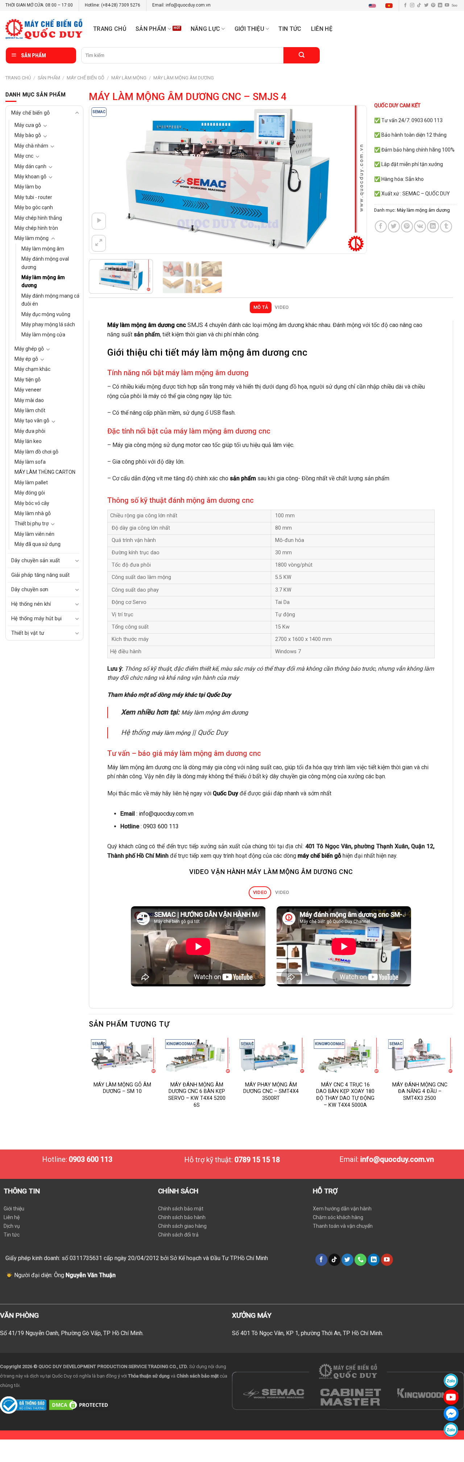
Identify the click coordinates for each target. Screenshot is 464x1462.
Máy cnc (23, 156)
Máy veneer (27, 390)
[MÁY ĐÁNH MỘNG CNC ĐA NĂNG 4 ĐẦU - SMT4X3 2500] (419, 1055)
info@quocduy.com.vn (166, 813)
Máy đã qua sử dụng (37, 544)
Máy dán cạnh (30, 166)
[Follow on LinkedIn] (440, 5)
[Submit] (301, 55)
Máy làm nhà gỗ (32, 513)
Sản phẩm (151, 28)
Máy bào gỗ (27, 135)
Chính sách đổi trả (178, 1235)
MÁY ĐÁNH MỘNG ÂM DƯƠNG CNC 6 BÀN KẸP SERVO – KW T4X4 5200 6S (196, 1095)
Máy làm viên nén (34, 534)
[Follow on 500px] (454, 5)
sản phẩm (243, 478)
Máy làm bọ (27, 187)
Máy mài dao (29, 400)
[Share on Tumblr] (446, 226)
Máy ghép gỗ (29, 349)
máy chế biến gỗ (319, 855)
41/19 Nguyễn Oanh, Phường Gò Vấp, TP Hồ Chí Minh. (76, 1333)
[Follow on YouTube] (447, 5)
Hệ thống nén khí (31, 604)
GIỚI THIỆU (249, 28)
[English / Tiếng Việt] (382, 5)
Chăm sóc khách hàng (338, 1217)
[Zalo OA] (451, 1429)
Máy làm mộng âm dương (183, 77)
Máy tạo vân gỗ (31, 420)
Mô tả (260, 307)
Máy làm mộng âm (42, 249)
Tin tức (289, 28)
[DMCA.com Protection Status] (79, 1404)
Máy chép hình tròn (36, 228)
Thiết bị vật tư (27, 633)
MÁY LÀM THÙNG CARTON (44, 472)
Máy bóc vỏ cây (31, 503)
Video (282, 307)
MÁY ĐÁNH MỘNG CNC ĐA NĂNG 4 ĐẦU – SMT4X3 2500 (419, 1091)
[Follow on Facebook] (405, 5)
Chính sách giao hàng (182, 1226)
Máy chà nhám (31, 146)
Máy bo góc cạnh (33, 207)
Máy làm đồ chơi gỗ (36, 452)
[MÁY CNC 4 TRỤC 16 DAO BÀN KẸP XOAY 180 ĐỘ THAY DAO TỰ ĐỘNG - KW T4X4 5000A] (345, 1055)
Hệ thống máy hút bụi (36, 619)
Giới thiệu (14, 1209)
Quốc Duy (218, 694)
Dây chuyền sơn (29, 590)
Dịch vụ (12, 1226)
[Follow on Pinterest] (433, 5)
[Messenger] (451, 1413)
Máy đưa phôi (29, 431)
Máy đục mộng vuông (45, 314)
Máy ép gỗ (26, 359)
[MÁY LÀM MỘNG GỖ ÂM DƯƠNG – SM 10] (122, 1055)
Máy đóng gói (29, 493)
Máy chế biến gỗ (85, 77)
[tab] (260, 307)
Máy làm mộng (128, 77)
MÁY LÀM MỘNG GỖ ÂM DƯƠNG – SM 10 (122, 1088)
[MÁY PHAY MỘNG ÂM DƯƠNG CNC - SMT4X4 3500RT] (270, 1055)
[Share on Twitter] (394, 226)
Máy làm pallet (31, 482)
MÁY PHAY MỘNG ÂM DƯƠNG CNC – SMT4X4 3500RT (271, 1091)
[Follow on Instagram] (412, 5)
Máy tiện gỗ (27, 379)
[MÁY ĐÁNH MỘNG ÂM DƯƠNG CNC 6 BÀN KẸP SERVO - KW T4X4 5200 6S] (196, 1055)
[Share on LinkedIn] (433, 226)
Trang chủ (109, 28)
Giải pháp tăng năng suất (40, 575)
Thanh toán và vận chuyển (343, 1226)
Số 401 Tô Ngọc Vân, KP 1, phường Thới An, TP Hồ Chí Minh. (307, 1333)
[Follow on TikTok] (419, 5)
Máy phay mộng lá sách (48, 324)
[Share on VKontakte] (420, 226)
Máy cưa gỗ (27, 125)
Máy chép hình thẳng (38, 218)
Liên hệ (321, 28)
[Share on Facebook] (381, 226)
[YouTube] (451, 1397)
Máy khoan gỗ (30, 176)
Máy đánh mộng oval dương (45, 263)
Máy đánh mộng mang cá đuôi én (50, 300)
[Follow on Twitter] (426, 5)
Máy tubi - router (33, 197)
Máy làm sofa (30, 462)
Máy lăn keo (28, 441)
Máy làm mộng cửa (43, 334)
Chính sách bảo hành (182, 1217)
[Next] (352, 179)
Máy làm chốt (29, 410)
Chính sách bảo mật (180, 1209)
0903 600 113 (161, 826)
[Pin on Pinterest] (407, 226)
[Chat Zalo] (451, 1381)
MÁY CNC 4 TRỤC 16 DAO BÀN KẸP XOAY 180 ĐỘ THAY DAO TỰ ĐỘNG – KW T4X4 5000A (345, 1095)
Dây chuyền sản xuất (35, 561)
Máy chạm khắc (32, 369)
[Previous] (104, 179)
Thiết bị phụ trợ (31, 523)
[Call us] (360, 1260)
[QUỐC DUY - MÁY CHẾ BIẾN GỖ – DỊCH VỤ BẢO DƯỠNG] (43, 29)
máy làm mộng (171, 732)
